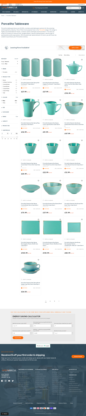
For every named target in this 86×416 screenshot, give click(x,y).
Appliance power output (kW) (20, 323)
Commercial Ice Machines (58, 386)
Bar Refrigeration (56, 372)
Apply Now (75, 47)
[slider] (2, 137)
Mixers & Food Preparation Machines (41, 390)
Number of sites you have (60, 330)
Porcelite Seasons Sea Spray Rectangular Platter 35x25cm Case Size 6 (52, 244)
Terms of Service (17, 403)
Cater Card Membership (74, 389)
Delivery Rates (63, 403)
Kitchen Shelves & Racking (24, 396)
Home (2, 15)
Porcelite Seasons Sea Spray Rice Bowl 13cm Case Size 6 (74, 204)
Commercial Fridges (57, 374)
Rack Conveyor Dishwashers (59, 394)
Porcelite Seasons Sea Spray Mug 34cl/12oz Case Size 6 (30, 123)
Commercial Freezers (57, 376)
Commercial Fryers (39, 380)
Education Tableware (23, 386)
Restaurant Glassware (23, 378)
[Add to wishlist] (38, 59)
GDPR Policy (51, 403)
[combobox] (73, 7)
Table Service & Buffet (23, 382)
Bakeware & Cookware (23, 390)
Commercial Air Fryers (40, 376)
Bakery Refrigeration (57, 382)
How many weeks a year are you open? (22, 330)
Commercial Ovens (39, 378)
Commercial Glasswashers (58, 388)
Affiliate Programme (74, 372)
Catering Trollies (22, 388)
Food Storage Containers (24, 392)
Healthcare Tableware (23, 384)
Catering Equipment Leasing (76, 391)
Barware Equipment (23, 372)
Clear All (16, 58)
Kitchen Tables (21, 394)
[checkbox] (10, 72)
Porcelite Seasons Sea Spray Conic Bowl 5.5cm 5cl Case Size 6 (74, 164)
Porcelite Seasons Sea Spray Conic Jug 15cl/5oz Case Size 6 (51, 123)
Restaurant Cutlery (22, 376)
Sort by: (60, 55)
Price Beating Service (74, 385)
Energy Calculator (73, 383)
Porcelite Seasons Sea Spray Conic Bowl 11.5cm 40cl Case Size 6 (30, 165)
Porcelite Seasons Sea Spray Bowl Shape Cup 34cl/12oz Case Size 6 (30, 283)
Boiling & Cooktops (40, 382)
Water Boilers (38, 392)
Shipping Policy (41, 403)
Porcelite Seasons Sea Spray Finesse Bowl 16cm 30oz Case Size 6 (74, 124)
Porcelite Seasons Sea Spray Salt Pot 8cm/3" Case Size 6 (30, 83)
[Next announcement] (81, 1)
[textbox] (6, 133)
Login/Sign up (81, 4)
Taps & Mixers (21, 398)
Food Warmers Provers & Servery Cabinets (41, 386)
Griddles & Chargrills (40, 384)
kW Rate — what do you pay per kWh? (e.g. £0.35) (41, 330)
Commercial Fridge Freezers (59, 378)
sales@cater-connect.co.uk (19, 4)
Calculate (18, 337)
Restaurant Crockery (23, 374)
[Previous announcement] (4, 1)
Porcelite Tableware (11, 15)
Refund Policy (29, 403)
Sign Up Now (78, 356)
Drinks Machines (39, 374)
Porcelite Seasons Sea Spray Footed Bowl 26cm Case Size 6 (29, 204)
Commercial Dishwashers (58, 390)
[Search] (79, 7)
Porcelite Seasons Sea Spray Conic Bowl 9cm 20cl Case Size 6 (52, 164)
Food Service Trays (23, 380)
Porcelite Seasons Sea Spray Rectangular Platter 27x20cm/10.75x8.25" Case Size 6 (74, 244)
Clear (17, 97)
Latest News (72, 381)
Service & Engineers (73, 387)
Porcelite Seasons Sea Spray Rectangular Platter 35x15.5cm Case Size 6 (29, 244)
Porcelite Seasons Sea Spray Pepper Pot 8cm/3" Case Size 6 (51, 83)
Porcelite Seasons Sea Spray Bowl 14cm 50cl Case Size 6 (52, 204)
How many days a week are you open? (63, 323)
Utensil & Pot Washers (57, 392)
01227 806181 (10, 4)
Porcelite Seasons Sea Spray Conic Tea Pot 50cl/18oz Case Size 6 (73, 84)
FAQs (71, 403)
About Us (71, 377)
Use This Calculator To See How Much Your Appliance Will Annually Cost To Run (41, 312)
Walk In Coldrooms (56, 384)
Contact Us (71, 379)
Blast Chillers (55, 380)
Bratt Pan (37, 372)
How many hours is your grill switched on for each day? (42, 323)
